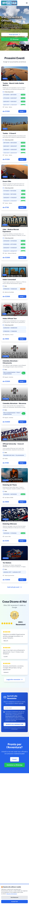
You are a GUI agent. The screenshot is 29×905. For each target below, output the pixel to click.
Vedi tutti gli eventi (13, 587)
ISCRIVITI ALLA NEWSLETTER (14, 724)
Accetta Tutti (14, 901)
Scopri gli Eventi (13, 34)
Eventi (14, 759)
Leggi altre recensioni (13, 679)
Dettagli (21, 111)
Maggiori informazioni (11, 893)
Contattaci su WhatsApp (14, 765)
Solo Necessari (14, 897)
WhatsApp (15, 39)
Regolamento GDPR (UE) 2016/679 (13, 716)
